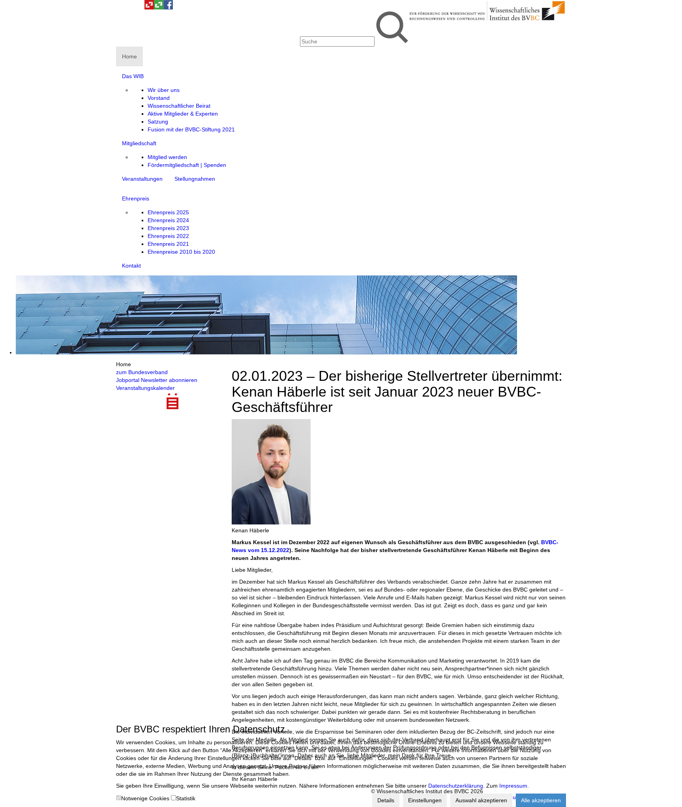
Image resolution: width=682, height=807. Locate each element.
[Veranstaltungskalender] (130, 7)
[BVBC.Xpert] (158, 7)
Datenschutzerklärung (455, 786)
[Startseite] (487, 20)
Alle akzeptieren (541, 800)
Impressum (513, 786)
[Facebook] (168, 7)
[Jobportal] (139, 7)
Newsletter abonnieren (169, 380)
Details (385, 800)
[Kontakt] (121, 7)
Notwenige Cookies (145, 798)
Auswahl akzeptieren (481, 800)
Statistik (185, 798)
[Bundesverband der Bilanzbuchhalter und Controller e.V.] (149, 7)
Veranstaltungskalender (145, 388)
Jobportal (127, 380)
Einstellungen (425, 800)
